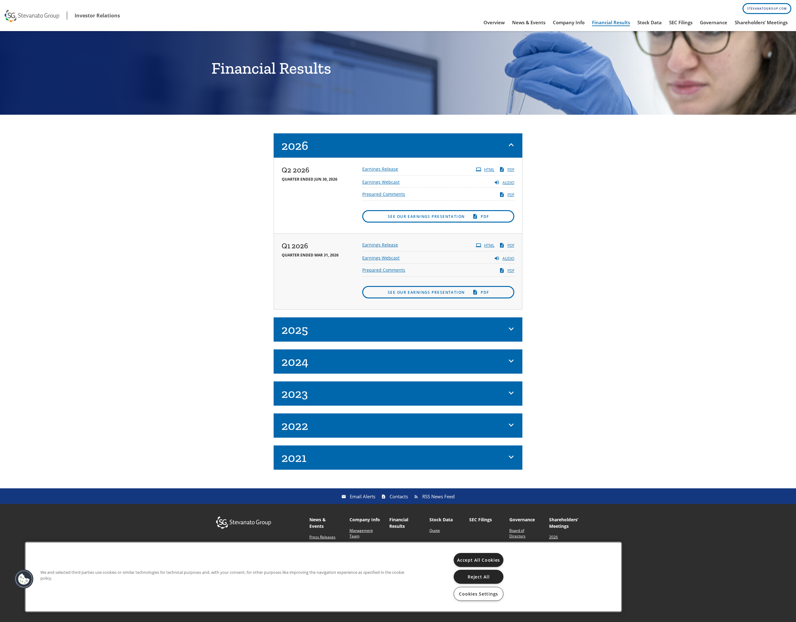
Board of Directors (517, 533)
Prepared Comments (383, 194)
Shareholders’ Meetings (761, 22)
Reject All (478, 577)
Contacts (399, 496)
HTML (489, 169)
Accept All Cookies (478, 560)
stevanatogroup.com (767, 9)
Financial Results (611, 22)
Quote (434, 530)
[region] (323, 577)
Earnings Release (380, 169)
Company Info (569, 22)
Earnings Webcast (381, 182)
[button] (398, 145)
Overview (494, 22)
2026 (553, 537)
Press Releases (322, 537)
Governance (713, 22)
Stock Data (649, 22)
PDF (510, 169)
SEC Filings (680, 22)
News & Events (528, 22)
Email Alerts (362, 496)
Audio (508, 182)
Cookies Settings (478, 594)
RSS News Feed (438, 496)
